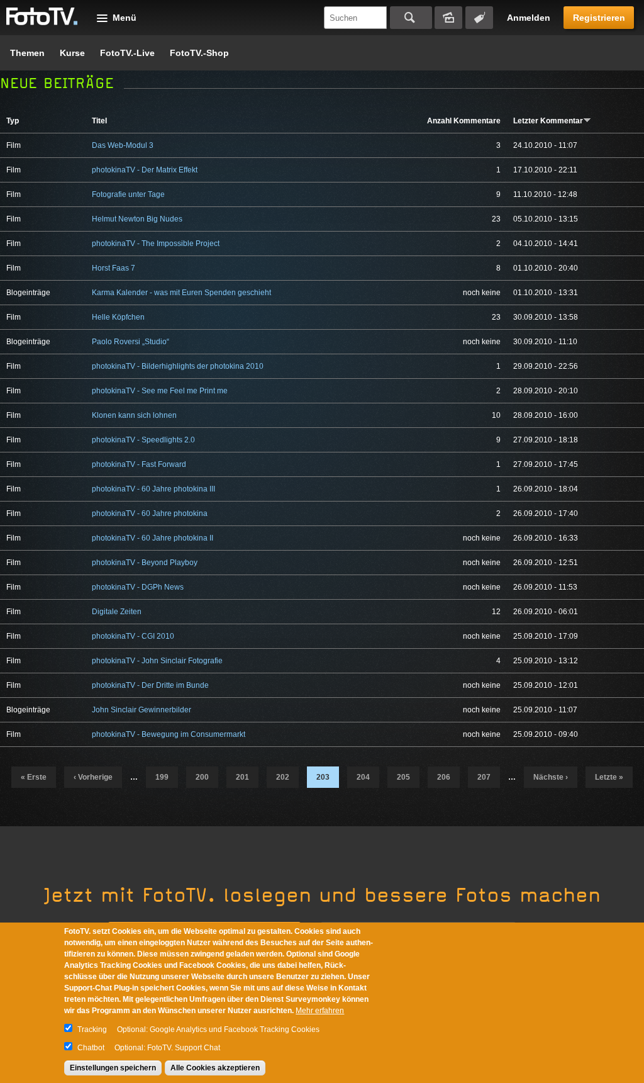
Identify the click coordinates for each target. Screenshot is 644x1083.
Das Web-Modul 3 (122, 145)
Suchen (411, 17)
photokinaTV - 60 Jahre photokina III (153, 489)
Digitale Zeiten (117, 611)
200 (202, 777)
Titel (99, 120)
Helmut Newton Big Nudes (137, 219)
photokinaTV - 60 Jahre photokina (150, 513)
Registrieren (599, 18)
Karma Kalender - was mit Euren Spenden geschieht (181, 292)
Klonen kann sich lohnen (134, 415)
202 (282, 777)
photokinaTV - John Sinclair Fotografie (157, 660)
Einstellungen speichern (113, 1067)
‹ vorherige (93, 777)
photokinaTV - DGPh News (138, 587)
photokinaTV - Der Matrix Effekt (144, 170)
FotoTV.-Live (127, 53)
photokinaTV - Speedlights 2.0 (143, 439)
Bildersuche (448, 17)
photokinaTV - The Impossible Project (155, 243)
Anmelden (528, 18)
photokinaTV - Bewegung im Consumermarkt (168, 734)
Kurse (72, 53)
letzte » (609, 777)
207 (484, 777)
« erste (34, 777)
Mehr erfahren (320, 1010)
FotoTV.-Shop (199, 53)
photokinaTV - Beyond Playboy (144, 562)
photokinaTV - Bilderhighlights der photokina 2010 (178, 366)
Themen (27, 53)
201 (242, 777)
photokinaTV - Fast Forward (139, 464)
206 (443, 777)
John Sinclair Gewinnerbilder (141, 709)
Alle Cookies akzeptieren (215, 1067)
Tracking (92, 1029)
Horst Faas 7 (113, 268)
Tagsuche (479, 17)
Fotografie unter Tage (128, 194)
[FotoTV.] (42, 17)
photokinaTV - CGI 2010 (133, 636)
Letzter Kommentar (548, 120)
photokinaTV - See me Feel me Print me (160, 390)
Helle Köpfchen (118, 317)
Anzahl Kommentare (464, 120)
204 (363, 777)
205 (403, 777)
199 (162, 777)
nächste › (550, 777)
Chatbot (90, 1047)
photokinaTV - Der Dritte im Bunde (150, 685)
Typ (12, 120)
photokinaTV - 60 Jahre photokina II (152, 538)
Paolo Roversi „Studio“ (130, 341)
